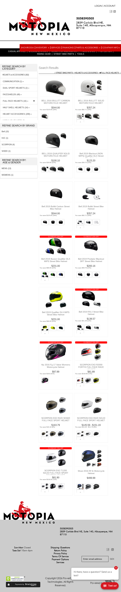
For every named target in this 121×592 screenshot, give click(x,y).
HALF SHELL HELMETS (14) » (16, 107)
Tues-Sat (22, 550)
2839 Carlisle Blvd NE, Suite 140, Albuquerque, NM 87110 (93, 25)
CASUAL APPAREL (17, 51)
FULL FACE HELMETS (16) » (15, 101)
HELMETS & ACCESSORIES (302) (15, 75)
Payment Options (60, 559)
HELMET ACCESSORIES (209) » (17, 114)
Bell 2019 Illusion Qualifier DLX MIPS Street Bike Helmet (55, 260)
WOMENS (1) (7, 175)
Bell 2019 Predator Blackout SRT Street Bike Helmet (91, 260)
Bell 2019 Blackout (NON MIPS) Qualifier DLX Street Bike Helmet (91, 155)
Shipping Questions (60, 547)
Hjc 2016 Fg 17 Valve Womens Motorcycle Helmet (55, 365)
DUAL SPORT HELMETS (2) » (15, 88)
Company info (110, 47)
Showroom (27, 47)
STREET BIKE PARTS (64, 54)
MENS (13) (6, 168)
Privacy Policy (60, 553)
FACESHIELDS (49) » (12, 94)
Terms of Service (60, 556)
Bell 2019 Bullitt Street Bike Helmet (91, 207)
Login (98, 6)
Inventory (42, 47)
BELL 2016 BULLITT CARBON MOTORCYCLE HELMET (55, 101)
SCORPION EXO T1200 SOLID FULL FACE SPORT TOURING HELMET (55, 472)
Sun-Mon (22, 547)
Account (110, 6)
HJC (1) (5, 138)
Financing (68, 47)
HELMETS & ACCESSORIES (86, 73)
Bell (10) (5, 131)
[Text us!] (109, 586)
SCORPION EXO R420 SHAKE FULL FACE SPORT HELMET (55, 419)
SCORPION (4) (8, 144)
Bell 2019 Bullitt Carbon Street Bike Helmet (56, 207)
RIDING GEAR (44, 54)
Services (55, 47)
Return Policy (60, 550)
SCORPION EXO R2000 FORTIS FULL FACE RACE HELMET (91, 367)
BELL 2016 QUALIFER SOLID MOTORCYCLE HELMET (56, 154)
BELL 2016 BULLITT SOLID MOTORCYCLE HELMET (91, 101)
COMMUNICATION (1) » (13, 81)
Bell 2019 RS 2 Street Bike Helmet (91, 313)
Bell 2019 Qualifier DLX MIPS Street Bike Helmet (55, 313)
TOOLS (80, 54)
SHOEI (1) (6, 151)
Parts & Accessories (87, 47)
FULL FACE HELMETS (110, 73)
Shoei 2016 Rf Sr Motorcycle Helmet (91, 472)
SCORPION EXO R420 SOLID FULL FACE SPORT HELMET (91, 419)
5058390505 (85, 18)
